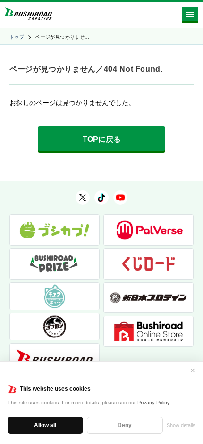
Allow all (45, 425)
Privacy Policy (153, 402)
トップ (16, 37)
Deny (125, 425)
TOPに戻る (102, 139)
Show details (181, 425)
